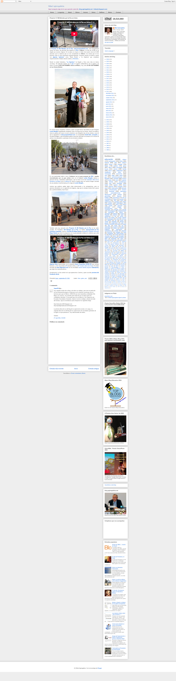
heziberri (107, 280)
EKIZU (121, 285)
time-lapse (118, 262)
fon (105, 234)
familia (124, 169)
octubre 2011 (109, 97)
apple (122, 215)
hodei (112, 266)
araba (117, 241)
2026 (107, 59)
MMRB (122, 250)
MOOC (121, 255)
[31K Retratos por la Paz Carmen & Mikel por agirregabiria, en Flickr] (74, 128)
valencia (112, 268)
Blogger (100, 668)
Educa (77, 12)
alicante (124, 188)
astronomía (107, 227)
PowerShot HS (83, 264)
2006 (107, 128)
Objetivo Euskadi (121, 281)
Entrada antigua (93, 368)
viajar (113, 175)
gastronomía (108, 201)
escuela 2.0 (116, 227)
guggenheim (114, 223)
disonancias (107, 284)
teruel (118, 249)
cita (123, 244)
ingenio (115, 185)
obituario (115, 213)
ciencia (115, 169)
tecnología (119, 167)
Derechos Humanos (110, 224)
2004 (107, 132)
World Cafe (121, 277)
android (112, 263)
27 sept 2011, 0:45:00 (59, 318)
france (117, 204)
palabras (107, 268)
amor (106, 188)
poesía (120, 194)
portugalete (110, 233)
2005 (107, 130)
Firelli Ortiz (88, 134)
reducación (115, 188)
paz (73, 63)
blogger (119, 207)
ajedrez (109, 220)
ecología (120, 186)
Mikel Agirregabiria (56, 6)
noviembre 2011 (110, 95)
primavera (109, 260)
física (115, 199)
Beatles (118, 280)
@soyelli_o (95, 134)
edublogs (118, 263)
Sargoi (124, 262)
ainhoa (108, 249)
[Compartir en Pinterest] (96, 278)
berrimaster (123, 259)
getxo (82, 278)
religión (124, 201)
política (116, 166)
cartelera (107, 272)
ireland (122, 254)
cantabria (122, 266)
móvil (117, 219)
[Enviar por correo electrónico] (89, 278)
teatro (124, 232)
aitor (109, 225)
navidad (116, 231)
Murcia (106, 217)
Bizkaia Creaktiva (121, 268)
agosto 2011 (109, 102)
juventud (111, 191)
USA (120, 208)
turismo (124, 189)
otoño (123, 263)
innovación (108, 174)
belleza (122, 228)
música (124, 178)
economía (119, 174)
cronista (106, 245)
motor (110, 180)
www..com (108, 296)
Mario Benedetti (108, 281)
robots (118, 224)
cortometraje (108, 231)
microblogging (111, 211)
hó (125, 240)
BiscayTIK (109, 232)
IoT (105, 262)
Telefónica (124, 241)
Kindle (112, 273)
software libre (108, 237)
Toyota (114, 282)
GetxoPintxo (107, 259)
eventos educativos (119, 237)
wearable (122, 260)
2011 (107, 91)
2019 (107, 74)
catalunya (111, 262)
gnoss (112, 272)
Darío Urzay (110, 241)
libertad (122, 221)
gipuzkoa (114, 245)
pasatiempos (122, 182)
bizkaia (111, 182)
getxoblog (107, 196)
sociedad (119, 183)
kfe (113, 249)
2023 (107, 65)
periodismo (111, 212)
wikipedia (124, 231)
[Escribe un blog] (91, 278)
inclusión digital (121, 275)
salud (120, 175)
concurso (124, 219)
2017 (107, 78)
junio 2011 (108, 106)
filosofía (124, 209)
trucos (106, 169)
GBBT (123, 280)
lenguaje (116, 209)
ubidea (113, 246)
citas (115, 162)
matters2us (107, 276)
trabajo (107, 197)
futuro (110, 170)
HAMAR (106, 248)
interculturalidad (114, 267)
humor (111, 164)
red (122, 225)
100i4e (116, 234)
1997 (107, 143)
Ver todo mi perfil (109, 42)
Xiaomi (119, 282)
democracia (108, 194)
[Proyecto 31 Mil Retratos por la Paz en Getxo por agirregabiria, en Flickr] (74, 174)
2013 (107, 87)
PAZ (92, 176)
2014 (107, 85)
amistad (116, 178)
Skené (107, 263)
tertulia (115, 228)
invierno (119, 272)
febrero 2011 (109, 115)
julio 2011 (108, 104)
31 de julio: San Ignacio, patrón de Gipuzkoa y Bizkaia (118, 592)
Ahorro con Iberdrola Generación (117, 568)
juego (118, 251)
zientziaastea (116, 242)
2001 (107, 139)
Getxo (93, 12)
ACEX (122, 234)
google (106, 223)
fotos (79, 278)
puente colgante (122, 217)
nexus (122, 267)
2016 (107, 80)
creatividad (107, 209)
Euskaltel (121, 236)
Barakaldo (113, 238)
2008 (107, 124)
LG (117, 273)
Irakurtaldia (112, 271)
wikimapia (119, 276)
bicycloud (122, 264)
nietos (124, 185)
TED (115, 200)
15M (112, 253)
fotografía (107, 215)
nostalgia (118, 232)
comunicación (113, 189)
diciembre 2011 (110, 93)
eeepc (115, 225)
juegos (124, 224)
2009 (107, 122)
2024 (107, 63)
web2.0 (124, 162)
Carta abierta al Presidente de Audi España (119, 649)
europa (121, 199)
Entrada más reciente (57, 368)
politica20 (107, 253)
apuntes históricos (115, 244)
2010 (107, 119)
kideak (121, 212)
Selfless (101, 12)
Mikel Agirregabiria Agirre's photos (117, 297)
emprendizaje (115, 254)
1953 (117, 266)
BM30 (106, 264)
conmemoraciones (117, 177)
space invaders (109, 285)
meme (114, 236)
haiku (114, 258)
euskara (110, 203)
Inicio (76, 368)
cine (110, 183)
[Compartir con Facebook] (94, 278)
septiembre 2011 (110, 99)
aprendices (107, 213)
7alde (117, 248)
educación (109, 159)
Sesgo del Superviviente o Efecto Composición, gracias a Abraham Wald (118, 637)
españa (110, 205)
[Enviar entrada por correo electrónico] (51, 281)
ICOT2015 (115, 250)
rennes (115, 260)
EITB (108, 250)
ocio (117, 180)
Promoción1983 (108, 282)
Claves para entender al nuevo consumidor (118, 624)
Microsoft (107, 240)
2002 (107, 137)
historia (107, 162)
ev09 (123, 278)
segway (124, 284)
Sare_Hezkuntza (108, 257)
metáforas (108, 172)
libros (110, 167)
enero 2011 (109, 117)
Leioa (112, 248)
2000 (107, 141)
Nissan (114, 281)
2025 (107, 61)
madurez (115, 215)
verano (121, 216)
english (117, 253)
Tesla (121, 200)
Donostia (124, 249)
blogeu (113, 217)
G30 (123, 242)
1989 (107, 147)
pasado (106, 255)
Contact (118, 12)
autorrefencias (108, 204)
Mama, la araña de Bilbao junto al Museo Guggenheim (119, 580)
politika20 (107, 229)
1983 (107, 150)
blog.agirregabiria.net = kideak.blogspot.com (93, 9)
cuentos (122, 213)
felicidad (107, 178)
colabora (118, 278)
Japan (121, 238)
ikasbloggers (110, 219)
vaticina (106, 271)
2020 (107, 72)
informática (121, 245)
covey (123, 282)
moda (108, 242)
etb (118, 246)
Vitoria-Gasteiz (120, 233)
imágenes (107, 200)
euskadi (120, 164)
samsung (113, 280)
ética (119, 172)
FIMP (110, 264)
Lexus (106, 244)
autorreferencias (115, 193)
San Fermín (112, 286)
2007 (107, 126)
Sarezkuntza (107, 251)
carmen (106, 221)
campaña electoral (109, 278)
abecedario (122, 273)
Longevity (61, 12)
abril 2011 (108, 110)
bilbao (106, 166)
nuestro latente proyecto (88, 267)
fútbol (106, 238)
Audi (123, 246)
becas (123, 286)
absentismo (115, 269)
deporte (119, 196)
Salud (70, 12)
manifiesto (122, 269)
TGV (119, 286)
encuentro (107, 236)
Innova (85, 12)
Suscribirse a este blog (110, 485)
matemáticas (120, 203)
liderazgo (107, 246)
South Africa (114, 277)
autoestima (119, 240)
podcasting (107, 228)
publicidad (107, 207)
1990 (107, 145)
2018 (107, 76)
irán (120, 284)
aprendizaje (116, 197)
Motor (110, 12)
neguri (113, 276)
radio (122, 223)
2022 (107, 67)
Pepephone (115, 259)
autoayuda (112, 161)
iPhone (110, 234)
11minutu (120, 257)
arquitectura (108, 216)
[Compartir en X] (93, 278)
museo (121, 220)
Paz (77, 50)
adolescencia (123, 248)
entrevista (107, 275)
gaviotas (106, 267)
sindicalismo (119, 229)
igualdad (117, 201)
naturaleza (123, 191)
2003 (107, 134)
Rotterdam (75, 58)
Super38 (56, 288)
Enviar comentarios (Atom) (78, 373)
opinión (124, 180)
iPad (114, 251)
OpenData (116, 264)
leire (123, 251)
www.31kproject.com (62, 267)
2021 (107, 70)
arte (106, 175)
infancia (111, 186)
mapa (122, 227)
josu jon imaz (121, 258)
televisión (120, 205)
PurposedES (107, 269)
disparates (107, 287)
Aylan (116, 285)
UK (115, 257)
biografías (114, 221)
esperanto (113, 275)
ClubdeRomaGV (122, 211)
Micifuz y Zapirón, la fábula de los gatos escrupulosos (118, 603)
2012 (107, 89)
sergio (114, 255)
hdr (116, 220)
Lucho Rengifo (54, 131)
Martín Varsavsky (121, 271)
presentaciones (108, 208)
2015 (107, 83)
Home (52, 12)
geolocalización (114, 284)
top (115, 216)
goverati (106, 266)
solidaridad (119, 170)
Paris (113, 240)
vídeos (124, 159)
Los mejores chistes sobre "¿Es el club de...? (118, 614)
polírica (124, 204)
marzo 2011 (109, 112)
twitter (106, 185)
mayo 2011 (109, 108)
